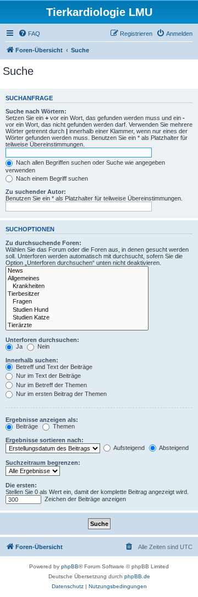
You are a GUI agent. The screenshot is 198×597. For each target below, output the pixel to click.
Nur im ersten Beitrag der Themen (60, 393)
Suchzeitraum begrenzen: (43, 462)
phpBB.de (137, 576)
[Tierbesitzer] (77, 294)
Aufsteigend (128, 447)
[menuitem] (29, 33)
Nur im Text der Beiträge (47, 375)
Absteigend (173, 447)
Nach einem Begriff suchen (51, 178)
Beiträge (26, 426)
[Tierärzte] (77, 325)
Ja (18, 346)
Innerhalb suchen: (32, 360)
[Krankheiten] (77, 286)
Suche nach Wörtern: (36, 111)
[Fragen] (77, 302)
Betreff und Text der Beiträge (53, 366)
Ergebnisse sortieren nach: (45, 440)
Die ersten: (21, 485)
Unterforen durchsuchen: (42, 340)
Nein (43, 346)
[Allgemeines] (77, 279)
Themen (63, 426)
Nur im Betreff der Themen (50, 385)
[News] (77, 271)
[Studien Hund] (77, 310)
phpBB (70, 566)
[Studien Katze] (77, 318)
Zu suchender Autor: (36, 191)
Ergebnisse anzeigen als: (42, 419)
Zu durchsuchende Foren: (43, 243)
